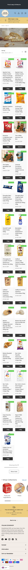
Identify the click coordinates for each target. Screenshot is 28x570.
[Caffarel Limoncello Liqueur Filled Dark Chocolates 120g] (20, 250)
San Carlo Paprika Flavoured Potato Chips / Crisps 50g (19, 356)
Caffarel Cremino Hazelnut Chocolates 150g (20, 291)
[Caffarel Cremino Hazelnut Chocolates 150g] (20, 281)
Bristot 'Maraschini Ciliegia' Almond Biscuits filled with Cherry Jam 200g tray (7, 325)
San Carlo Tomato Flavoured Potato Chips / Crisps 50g (7, 387)
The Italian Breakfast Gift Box (7, 166)
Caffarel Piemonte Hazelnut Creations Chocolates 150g (8, 293)
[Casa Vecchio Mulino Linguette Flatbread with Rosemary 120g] (8, 406)
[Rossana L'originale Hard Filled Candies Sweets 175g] (8, 127)
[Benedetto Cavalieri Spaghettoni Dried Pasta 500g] (20, 219)
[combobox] (5, 567)
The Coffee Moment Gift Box (19, 137)
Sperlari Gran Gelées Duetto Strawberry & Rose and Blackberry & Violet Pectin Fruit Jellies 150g (20, 77)
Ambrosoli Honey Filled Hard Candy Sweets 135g (19, 109)
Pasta (19, 495)
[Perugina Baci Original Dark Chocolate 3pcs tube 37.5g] (8, 187)
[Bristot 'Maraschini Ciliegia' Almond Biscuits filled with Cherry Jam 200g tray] (8, 312)
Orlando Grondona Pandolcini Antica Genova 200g (19, 168)
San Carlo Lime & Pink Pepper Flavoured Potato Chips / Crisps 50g (20, 387)
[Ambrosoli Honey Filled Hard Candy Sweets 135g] (20, 98)
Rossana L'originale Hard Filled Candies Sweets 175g (7, 138)
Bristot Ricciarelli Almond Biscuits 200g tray (20, 322)
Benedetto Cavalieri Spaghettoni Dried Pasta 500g (18, 231)
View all (24, 480)
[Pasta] (19, 488)
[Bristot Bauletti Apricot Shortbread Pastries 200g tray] (8, 344)
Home (3, 25)
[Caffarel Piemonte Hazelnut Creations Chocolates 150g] (8, 281)
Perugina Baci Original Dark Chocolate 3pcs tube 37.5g (7, 198)
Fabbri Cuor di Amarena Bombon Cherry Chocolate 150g (7, 450)
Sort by (3, 50)
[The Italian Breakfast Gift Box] (8, 156)
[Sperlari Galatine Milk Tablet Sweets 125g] (8, 98)
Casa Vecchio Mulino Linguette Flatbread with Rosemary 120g (7, 418)
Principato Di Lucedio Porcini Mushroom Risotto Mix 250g (8, 261)
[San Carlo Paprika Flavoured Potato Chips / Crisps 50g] (20, 344)
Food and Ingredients (7, 496)
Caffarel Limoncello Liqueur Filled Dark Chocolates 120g (20, 262)
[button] (22, 13)
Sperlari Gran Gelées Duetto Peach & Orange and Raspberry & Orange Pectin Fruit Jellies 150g (8, 76)
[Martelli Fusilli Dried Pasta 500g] (8, 219)
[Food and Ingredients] (7, 488)
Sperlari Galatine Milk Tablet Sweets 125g (7, 108)
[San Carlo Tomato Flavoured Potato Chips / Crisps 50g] (8, 375)
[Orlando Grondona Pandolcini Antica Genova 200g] (20, 156)
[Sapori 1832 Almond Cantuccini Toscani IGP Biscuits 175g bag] (20, 406)
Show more (14, 471)
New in (7, 25)
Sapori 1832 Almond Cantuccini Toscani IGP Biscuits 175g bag (19, 419)
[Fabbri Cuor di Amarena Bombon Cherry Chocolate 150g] (8, 439)
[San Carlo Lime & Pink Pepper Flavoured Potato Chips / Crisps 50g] (20, 375)
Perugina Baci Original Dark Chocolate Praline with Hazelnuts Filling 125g (20, 200)
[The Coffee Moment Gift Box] (20, 127)
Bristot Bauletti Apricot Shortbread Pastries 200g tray (7, 356)
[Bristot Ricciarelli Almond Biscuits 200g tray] (20, 312)
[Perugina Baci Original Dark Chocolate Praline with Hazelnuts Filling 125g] (20, 187)
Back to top (13, 520)
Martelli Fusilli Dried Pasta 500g (7, 229)
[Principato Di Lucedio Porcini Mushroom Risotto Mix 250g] (8, 250)
